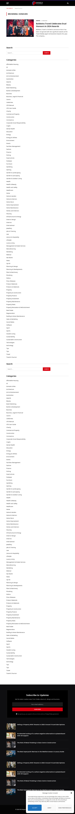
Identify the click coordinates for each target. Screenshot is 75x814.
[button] (71, 793)
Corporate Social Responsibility (15, 123)
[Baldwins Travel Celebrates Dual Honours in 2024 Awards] (20, 28)
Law (7, 234)
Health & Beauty (11, 184)
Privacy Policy (48, 714)
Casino (8, 99)
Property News (10, 304)
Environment (10, 140)
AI (7, 67)
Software (9, 325)
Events (8, 143)
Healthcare (9, 190)
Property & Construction (13, 293)
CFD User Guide (11, 108)
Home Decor (10, 202)
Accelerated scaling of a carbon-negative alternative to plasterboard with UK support (41, 734)
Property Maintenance (13, 301)
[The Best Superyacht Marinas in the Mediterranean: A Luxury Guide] (11, 753)
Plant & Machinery (12, 272)
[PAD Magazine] (37, 3)
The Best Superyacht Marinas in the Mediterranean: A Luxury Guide (40, 751)
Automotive (9, 79)
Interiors (9, 222)
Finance (8, 152)
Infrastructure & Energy (13, 216)
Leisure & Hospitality (12, 237)
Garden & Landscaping (13, 173)
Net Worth (9, 257)
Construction (10, 117)
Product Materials (11, 284)
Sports (8, 331)
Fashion (8, 149)
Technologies (10, 342)
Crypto (8, 126)
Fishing (8, 155)
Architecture (10, 73)
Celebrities (9, 102)
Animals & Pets (11, 70)
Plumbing (9, 275)
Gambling (9, 167)
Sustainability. (10, 337)
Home (16, 8)
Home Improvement (12, 205)
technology (9, 345)
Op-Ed (8, 263)
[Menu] (7, 3)
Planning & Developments (14, 269)
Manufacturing (11, 249)
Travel (8, 354)
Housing (9, 214)
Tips (7, 348)
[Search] (68, 3)
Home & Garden (11, 196)
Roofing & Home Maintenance (15, 316)
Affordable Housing (12, 64)
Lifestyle (8, 240)
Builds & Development (13, 91)
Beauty (8, 85)
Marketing (9, 252)
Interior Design (11, 219)
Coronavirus (10, 120)
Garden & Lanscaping (13, 175)
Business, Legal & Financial (14, 96)
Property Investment (12, 298)
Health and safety (11, 187)
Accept (34, 808)
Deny (49, 808)
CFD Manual (10, 105)
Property (9, 290)
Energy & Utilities (11, 137)
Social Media (10, 322)
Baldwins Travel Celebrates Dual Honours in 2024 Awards (51, 25)
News (8, 260)
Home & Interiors (11, 199)
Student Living (10, 334)
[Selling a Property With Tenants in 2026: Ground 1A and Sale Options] (11, 726)
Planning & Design (12, 266)
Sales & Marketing (12, 319)
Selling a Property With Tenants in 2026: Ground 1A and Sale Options (41, 724)
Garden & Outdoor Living (14, 178)
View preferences (64, 808)
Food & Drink (10, 158)
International (10, 225)
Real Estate (9, 310)
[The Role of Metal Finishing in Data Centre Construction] (11, 745)
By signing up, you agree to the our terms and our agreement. (38, 714)
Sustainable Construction (14, 339)
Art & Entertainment (12, 76)
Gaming (8, 170)
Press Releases (10, 281)
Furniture (9, 164)
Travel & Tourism (11, 357)
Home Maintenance (12, 208)
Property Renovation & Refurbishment (18, 307)
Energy (8, 134)
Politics (8, 278)
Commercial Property (12, 114)
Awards (38, 20)
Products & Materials (12, 287)
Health (8, 181)
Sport (8, 328)
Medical (8, 255)
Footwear (9, 161)
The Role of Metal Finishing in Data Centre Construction (36, 743)
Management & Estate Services (15, 246)
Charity (8, 111)
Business (9, 93)
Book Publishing (11, 88)
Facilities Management (13, 146)
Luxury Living (10, 243)
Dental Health (10, 129)
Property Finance (11, 296)
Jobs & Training (11, 231)
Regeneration (10, 313)
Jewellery (9, 228)
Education (9, 132)
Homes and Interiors (12, 211)
